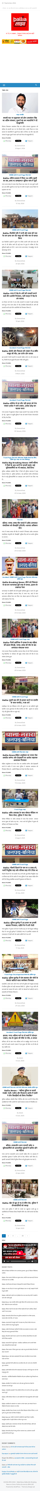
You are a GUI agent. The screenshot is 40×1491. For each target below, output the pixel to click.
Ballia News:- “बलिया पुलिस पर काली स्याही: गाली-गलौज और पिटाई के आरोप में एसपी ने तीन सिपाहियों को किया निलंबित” (20, 1093)
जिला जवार (28, 175)
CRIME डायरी (13, 175)
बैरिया (35, 458)
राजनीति (22, 115)
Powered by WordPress (13, 1487)
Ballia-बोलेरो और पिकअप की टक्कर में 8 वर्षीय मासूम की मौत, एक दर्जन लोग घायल (20, 352)
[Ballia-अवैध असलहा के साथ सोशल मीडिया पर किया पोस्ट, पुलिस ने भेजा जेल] (20, 798)
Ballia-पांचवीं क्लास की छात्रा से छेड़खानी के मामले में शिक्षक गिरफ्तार (19, 7)
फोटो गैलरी (18, 1087)
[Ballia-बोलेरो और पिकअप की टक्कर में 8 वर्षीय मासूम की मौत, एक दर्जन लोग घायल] (20, 336)
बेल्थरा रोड (30, 458)
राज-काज (22, 459)
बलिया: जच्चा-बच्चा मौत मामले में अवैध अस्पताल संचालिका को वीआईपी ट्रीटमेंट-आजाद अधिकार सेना (20, 525)
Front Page (21, 175)
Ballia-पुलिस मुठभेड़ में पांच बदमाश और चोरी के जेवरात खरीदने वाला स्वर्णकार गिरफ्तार (20, 979)
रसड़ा (17, 115)
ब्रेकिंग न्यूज (13, 459)
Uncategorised (18, 974)
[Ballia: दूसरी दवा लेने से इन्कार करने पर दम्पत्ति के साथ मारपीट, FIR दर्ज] (20, 685)
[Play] (4, 1261)
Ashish (21, 1058)
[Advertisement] (20, 64)
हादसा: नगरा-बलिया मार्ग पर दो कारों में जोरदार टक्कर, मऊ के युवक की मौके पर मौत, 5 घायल (20, 1036)
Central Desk (21, 146)
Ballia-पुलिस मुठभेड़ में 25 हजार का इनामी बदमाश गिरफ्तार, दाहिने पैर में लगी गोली (20, 923)
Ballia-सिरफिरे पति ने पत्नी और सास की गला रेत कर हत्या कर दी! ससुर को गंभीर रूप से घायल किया (20, 235)
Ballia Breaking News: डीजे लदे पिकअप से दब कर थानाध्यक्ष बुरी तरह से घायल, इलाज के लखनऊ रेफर (20, 585)
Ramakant (5, 1453)
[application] (20, 1253)
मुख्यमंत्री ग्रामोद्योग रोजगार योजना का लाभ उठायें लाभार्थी (24, 1453)
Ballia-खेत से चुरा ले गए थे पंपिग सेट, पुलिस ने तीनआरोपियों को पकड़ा (20, 1204)
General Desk (21, 201)
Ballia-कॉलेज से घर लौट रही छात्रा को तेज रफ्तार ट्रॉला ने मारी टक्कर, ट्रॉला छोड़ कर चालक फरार (20, 406)
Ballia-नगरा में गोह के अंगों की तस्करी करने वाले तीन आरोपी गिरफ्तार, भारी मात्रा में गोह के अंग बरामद (20, 296)
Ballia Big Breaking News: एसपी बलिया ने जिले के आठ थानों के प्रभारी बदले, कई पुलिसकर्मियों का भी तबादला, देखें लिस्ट (20, 465)
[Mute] (32, 1261)
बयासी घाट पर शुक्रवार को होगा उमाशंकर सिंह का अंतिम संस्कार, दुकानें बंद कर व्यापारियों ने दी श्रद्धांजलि (20, 120)
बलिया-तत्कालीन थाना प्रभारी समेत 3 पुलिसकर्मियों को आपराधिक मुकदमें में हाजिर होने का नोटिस (20, 1148)
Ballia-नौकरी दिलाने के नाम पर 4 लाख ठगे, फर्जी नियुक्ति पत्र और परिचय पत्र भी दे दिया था (20, 868)
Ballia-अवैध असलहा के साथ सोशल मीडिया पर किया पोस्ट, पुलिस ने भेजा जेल (20, 813)
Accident (13, 348)
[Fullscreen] (36, 1261)
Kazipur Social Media (8, 1471)
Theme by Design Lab (28, 1487)
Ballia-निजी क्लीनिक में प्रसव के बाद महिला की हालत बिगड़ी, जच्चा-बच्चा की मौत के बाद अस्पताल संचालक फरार (20, 645)
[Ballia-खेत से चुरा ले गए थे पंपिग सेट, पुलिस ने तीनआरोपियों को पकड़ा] (20, 1188)
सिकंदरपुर (27, 459)
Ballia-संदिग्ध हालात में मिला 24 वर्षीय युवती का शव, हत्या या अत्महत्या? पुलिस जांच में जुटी (20, 179)
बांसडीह (25, 458)
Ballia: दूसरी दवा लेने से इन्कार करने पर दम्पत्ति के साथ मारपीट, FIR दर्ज (20, 701)
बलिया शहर (20, 458)
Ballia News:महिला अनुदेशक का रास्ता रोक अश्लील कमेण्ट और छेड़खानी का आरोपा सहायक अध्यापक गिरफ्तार (20, 757)
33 (22, 1236)
